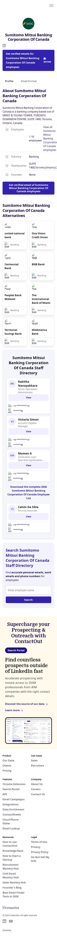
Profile (9, 81)
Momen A (25, 453)
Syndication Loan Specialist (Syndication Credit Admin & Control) (30, 458)
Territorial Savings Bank (13, 331)
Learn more (12, 710)
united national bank (15, 235)
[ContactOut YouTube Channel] (11, 921)
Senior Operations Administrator (27, 391)
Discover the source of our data (24, 704)
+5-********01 (21, 473)
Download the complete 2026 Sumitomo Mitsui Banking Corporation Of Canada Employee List (28, 492)
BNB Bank (38, 264)
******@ (18, 410)
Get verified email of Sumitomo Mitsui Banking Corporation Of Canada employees (28, 188)
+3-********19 (21, 524)
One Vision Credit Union (40, 235)
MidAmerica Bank (39, 331)
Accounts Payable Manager (27, 425)
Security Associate (27, 510)
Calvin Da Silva (28, 507)
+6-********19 (21, 439)
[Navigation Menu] (51, 5)
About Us (37, 784)
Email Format (29, 81)
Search (28, 600)
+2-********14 (21, 405)
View (28, 397)
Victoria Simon (28, 419)
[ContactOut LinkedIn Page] (4, 921)
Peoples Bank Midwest (13, 297)
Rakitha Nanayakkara (27, 383)
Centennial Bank (12, 266)
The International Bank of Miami (41, 299)
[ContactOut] (17, 5)
